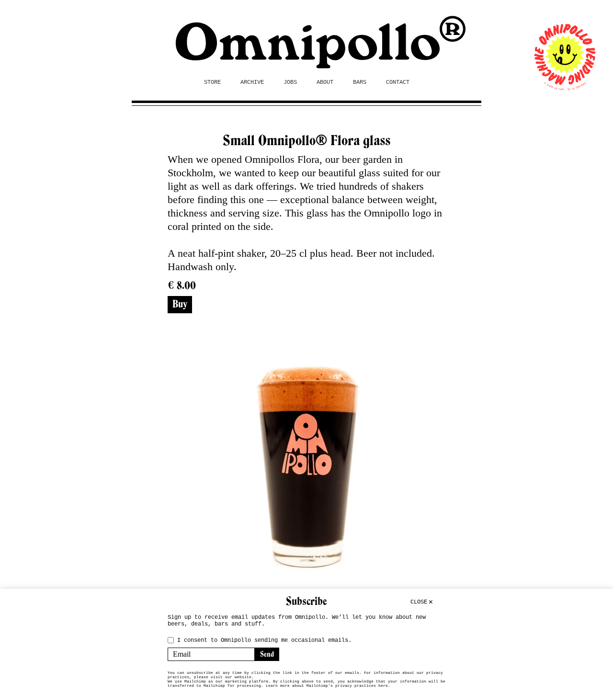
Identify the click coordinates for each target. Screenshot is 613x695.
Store (212, 82)
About (325, 82)
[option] (306, 468)
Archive (252, 82)
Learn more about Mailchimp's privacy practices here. (328, 686)
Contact (397, 82)
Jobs (290, 82)
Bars (359, 82)
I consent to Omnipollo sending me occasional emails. (264, 640)
